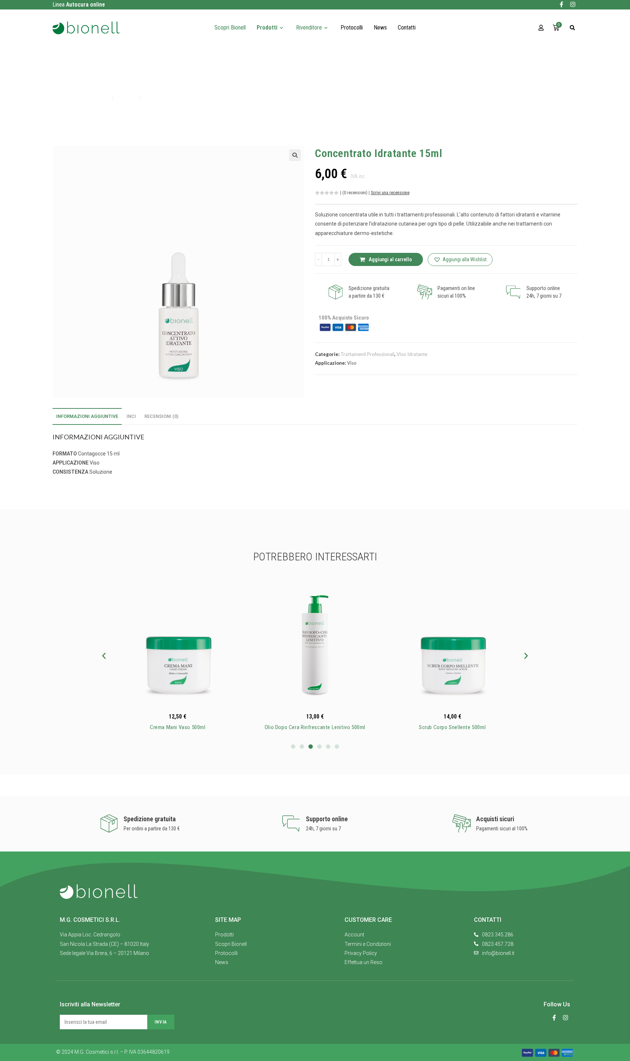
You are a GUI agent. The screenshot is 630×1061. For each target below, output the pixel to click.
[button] (571, 29)
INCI (131, 416)
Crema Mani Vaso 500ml (178, 727)
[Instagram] (573, 4)
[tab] (87, 416)
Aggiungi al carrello (390, 259)
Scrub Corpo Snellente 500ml (452, 727)
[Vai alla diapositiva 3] (310, 746)
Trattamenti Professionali (367, 354)
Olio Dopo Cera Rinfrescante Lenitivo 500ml (315, 727)
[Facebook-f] (561, 4)
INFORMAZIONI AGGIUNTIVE (87, 416)
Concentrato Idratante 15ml (178, 98)
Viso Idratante (412, 354)
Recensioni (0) (161, 416)
